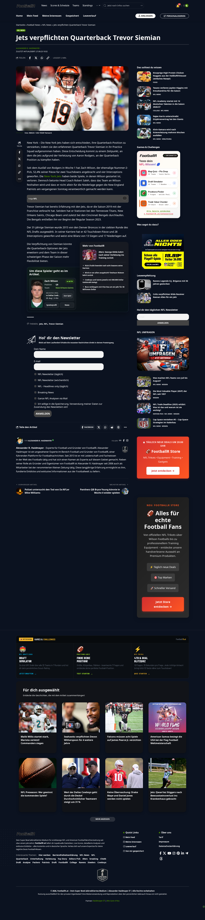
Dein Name (40, 349)
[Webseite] (120, 441)
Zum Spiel (67, 296)
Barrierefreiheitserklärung (65, 855)
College (156, 110)
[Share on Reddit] (112, 427)
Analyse (26, 862)
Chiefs (103, 858)
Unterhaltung (36, 858)
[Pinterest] (178, 853)
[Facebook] (124, 441)
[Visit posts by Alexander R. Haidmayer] (19, 440)
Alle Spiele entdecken (158, 212)
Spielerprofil (51, 305)
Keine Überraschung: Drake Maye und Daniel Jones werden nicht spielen (122, 795)
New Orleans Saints (64, 288)
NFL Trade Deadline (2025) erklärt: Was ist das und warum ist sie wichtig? (169, 407)
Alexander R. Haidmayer (27, 48)
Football (181, 639)
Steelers (91, 862)
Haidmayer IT (99, 901)
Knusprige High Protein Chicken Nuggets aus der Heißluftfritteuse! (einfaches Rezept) (169, 75)
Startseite (20, 25)
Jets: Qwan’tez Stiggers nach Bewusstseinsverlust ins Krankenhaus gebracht (166, 795)
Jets (41, 324)
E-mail (37, 361)
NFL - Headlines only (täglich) (52, 386)
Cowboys (101, 862)
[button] (48, 58)
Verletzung (167, 139)
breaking (94, 858)
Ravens (82, 862)
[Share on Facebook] (30, 58)
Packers (36, 862)
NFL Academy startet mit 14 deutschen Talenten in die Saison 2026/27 (168, 104)
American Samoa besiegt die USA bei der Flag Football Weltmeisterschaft (166, 740)
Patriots (46, 862)
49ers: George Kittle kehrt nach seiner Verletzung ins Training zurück (111, 255)
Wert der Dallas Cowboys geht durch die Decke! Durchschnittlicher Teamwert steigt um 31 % (80, 797)
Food (155, 82)
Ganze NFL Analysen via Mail (52, 398)
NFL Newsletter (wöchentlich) (53, 380)
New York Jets (52, 176)
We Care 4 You (113, 901)
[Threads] (161, 858)
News (67, 305)
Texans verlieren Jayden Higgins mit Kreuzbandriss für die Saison (170, 89)
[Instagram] (127, 441)
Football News (33, 25)
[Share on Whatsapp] (42, 58)
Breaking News (45, 392)
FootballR (63, 862)
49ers (85, 858)
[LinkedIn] (182, 853)
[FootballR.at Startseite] (148, 155)
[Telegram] (187, 853)
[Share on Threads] (118, 427)
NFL (46, 324)
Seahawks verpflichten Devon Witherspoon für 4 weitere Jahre (80, 740)
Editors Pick (158, 414)
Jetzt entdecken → (162, 470)
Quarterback (22, 858)
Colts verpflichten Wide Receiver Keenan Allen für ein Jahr (168, 295)
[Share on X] (36, 58)
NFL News (46, 25)
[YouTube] (169, 853)
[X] (164, 853)
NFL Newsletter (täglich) (50, 374)
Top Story (62, 858)
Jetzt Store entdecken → (163, 604)
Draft (18, 862)
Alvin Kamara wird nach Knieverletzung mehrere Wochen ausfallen (169, 132)
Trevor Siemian (56, 324)
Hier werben (44, 855)
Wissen (165, 384)
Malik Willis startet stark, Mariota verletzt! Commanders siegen (35, 740)
